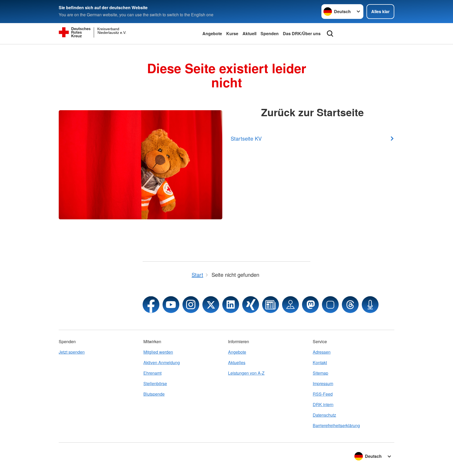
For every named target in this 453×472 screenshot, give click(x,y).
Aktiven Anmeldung (161, 362)
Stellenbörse (155, 383)
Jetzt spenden (72, 352)
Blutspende (154, 394)
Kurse (232, 33)
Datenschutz (324, 415)
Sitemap (320, 373)
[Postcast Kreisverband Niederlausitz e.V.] (370, 304)
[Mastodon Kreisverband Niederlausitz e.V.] (310, 304)
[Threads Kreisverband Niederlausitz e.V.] (350, 304)
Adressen (322, 352)
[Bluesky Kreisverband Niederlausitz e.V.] (330, 304)
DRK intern (323, 404)
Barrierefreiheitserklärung (336, 425)
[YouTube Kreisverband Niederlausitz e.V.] (171, 304)
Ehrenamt (152, 373)
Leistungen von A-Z (246, 373)
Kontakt (320, 362)
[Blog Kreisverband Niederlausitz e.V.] (270, 304)
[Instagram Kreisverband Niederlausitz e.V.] (190, 304)
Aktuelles (236, 362)
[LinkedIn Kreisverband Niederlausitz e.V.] (230, 304)
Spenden (270, 33)
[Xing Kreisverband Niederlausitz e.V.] (250, 304)
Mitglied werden (158, 352)
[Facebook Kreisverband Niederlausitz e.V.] (151, 304)
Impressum (323, 383)
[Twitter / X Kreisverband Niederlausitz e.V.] (210, 304)
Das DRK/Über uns (302, 33)
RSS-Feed (323, 394)
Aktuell (249, 33)
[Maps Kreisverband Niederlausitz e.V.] (290, 304)
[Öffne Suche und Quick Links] (330, 33)
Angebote (212, 33)
